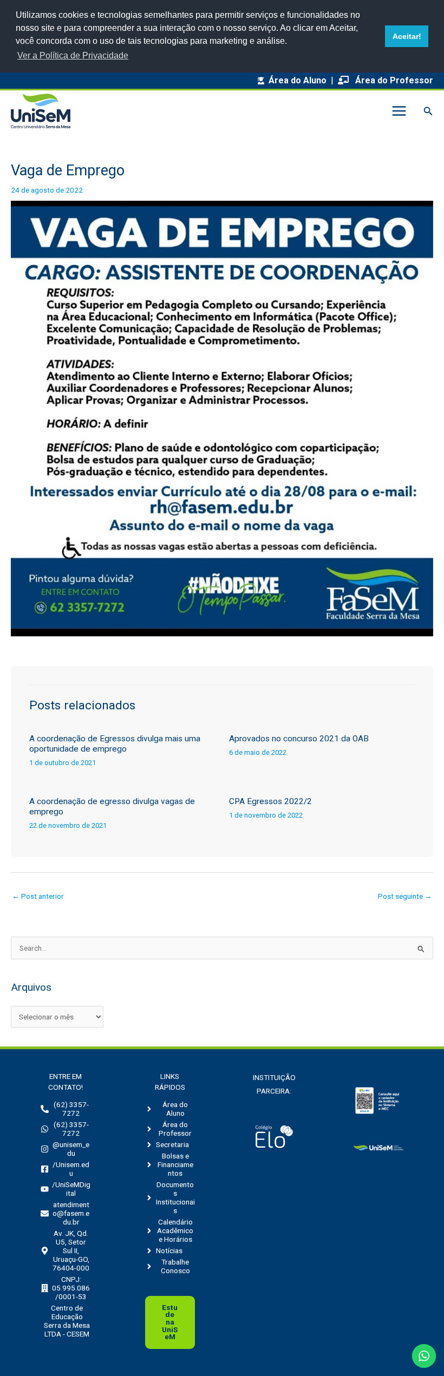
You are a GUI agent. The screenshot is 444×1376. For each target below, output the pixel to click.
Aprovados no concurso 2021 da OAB (299, 738)
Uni (170, 1322)
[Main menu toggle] (399, 111)
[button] (428, 111)
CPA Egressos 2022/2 (270, 801)
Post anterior (38, 896)
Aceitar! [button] (407, 36)
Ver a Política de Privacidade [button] (72, 55)
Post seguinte (405, 896)
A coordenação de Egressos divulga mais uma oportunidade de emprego (114, 744)
